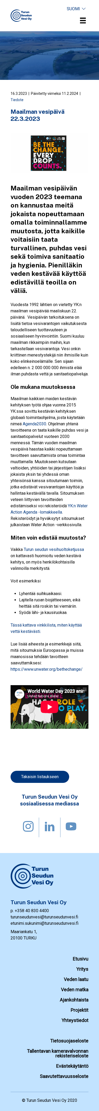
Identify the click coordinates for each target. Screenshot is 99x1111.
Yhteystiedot (75, 1020)
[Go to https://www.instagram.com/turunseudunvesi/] (28, 827)
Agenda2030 (34, 423)
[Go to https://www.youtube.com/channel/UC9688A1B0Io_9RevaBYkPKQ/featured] (71, 827)
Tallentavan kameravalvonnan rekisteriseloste (57, 1053)
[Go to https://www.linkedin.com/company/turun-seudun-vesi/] (49, 827)
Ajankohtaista (74, 1000)
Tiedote (17, 100)
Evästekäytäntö (72, 1066)
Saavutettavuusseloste (64, 1076)
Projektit (79, 1010)
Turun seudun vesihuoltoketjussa (54, 549)
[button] (76, 8)
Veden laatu (76, 979)
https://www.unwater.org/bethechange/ (47, 669)
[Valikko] (82, 20)
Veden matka (74, 989)
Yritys (82, 969)
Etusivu (80, 959)
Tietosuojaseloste (69, 1040)
